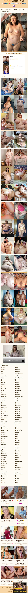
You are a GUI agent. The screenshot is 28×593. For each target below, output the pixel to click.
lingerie (18, 371)
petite (17, 419)
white (17, 478)
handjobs (4, 463)
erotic (3, 434)
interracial (4, 476)
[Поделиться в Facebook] (5, 3)
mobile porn (19, 378)
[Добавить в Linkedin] (11, 3)
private (18, 423)
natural (18, 386)
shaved (18, 440)
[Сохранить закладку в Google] (7, 3)
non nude (18, 390)
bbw (3, 378)
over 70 (18, 413)
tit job (17, 463)
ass (3, 373)
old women (19, 398)
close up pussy (6, 415)
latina (3, 482)
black (3, 392)
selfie (17, 434)
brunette (4, 405)
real (17, 428)
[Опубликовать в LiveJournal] (14, 3)
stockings (18, 455)
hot (3, 469)
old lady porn (19, 396)
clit (3, 413)
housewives (5, 471)
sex (17, 436)
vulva (17, 476)
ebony (4, 432)
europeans (5, 436)
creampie (4, 419)
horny (3, 467)
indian (4, 474)
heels (3, 465)
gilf (3, 449)
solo (17, 453)
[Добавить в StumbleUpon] (20, 3)
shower (18, 442)
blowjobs (4, 396)
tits (17, 465)
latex (3, 480)
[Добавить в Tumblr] (23, 3)
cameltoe (4, 407)
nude (17, 392)
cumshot (4, 421)
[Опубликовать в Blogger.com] (3, 3)
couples (4, 417)
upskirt (18, 469)
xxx (17, 482)
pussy (17, 426)
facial (3, 438)
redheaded (19, 430)
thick (17, 459)
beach (4, 380)
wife (17, 480)
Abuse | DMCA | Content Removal (10, 587)
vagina (18, 471)
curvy (3, 426)
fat (3, 440)
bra (3, 403)
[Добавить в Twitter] (25, 3)
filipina (4, 444)
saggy (17, 432)
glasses (4, 453)
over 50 (18, 409)
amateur (4, 367)
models (18, 380)
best (3, 384)
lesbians (18, 369)
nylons (18, 394)
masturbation (19, 373)
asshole (4, 376)
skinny (17, 446)
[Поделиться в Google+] (9, 3)
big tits (4, 388)
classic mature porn (7, 411)
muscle (18, 384)
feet (3, 442)
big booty (4, 386)
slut (17, 449)
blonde (4, 394)
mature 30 (18, 405)
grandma (4, 455)
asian (3, 371)
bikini (3, 390)
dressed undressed (7, 428)
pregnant (18, 421)
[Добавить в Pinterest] (16, 3)
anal (3, 369)
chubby (4, 409)
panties (18, 415)
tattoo (17, 457)
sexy (17, 438)
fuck (3, 446)
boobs (4, 398)
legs (17, 367)
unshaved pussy (20, 467)
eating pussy (5, 430)
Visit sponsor (18, 53)
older (17, 401)
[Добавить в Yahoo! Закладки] (14, 6)
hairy (3, 459)
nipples (18, 388)
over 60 (18, 411)
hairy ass (4, 461)
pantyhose (19, 417)
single (17, 444)
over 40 (18, 407)
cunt (3, 423)
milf (17, 376)
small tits (18, 451)
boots (3, 401)
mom (17, 382)
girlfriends (4, 451)
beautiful (4, 382)
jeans (3, 478)
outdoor (18, 403)
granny (4, 457)
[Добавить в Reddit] (18, 3)
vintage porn (19, 474)
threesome (19, 461)
